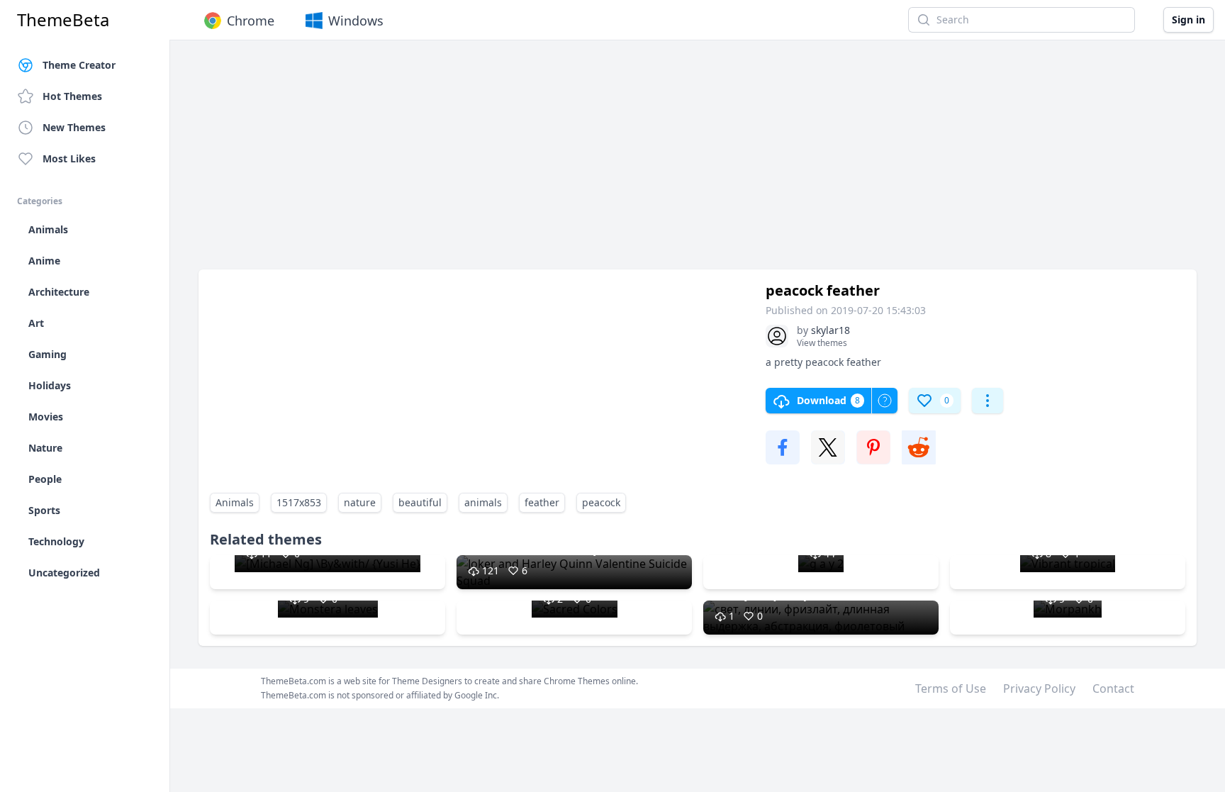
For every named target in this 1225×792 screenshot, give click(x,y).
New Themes (74, 127)
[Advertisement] (623, 161)
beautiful (420, 502)
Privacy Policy (1039, 688)
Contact (1113, 688)
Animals (235, 502)
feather (542, 502)
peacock (601, 502)
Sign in (1188, 19)
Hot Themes (72, 96)
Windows (356, 20)
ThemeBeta (63, 20)
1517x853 (298, 502)
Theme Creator (79, 65)
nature (360, 502)
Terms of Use (950, 688)
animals (483, 502)
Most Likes (69, 158)
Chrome (250, 20)
